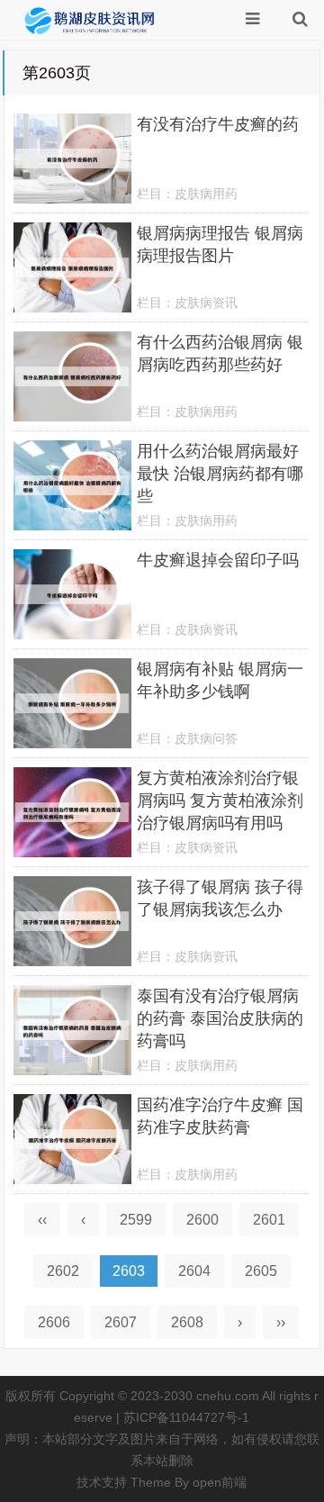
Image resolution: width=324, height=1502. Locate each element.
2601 (269, 1219)
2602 (63, 1271)
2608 (187, 1322)
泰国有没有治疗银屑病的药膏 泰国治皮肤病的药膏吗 (220, 1018)
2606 (54, 1322)
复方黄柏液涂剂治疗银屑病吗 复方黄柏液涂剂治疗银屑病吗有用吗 (220, 800)
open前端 (220, 1482)
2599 (136, 1219)
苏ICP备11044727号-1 (186, 1417)
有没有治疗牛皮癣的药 (218, 124)
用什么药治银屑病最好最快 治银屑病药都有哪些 (220, 473)
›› (280, 1322)
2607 (120, 1322)
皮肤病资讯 (206, 302)
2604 (194, 1271)
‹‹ (42, 1219)
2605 (261, 1271)
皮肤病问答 (206, 738)
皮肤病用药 (206, 193)
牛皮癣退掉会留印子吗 (218, 560)
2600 (202, 1219)
